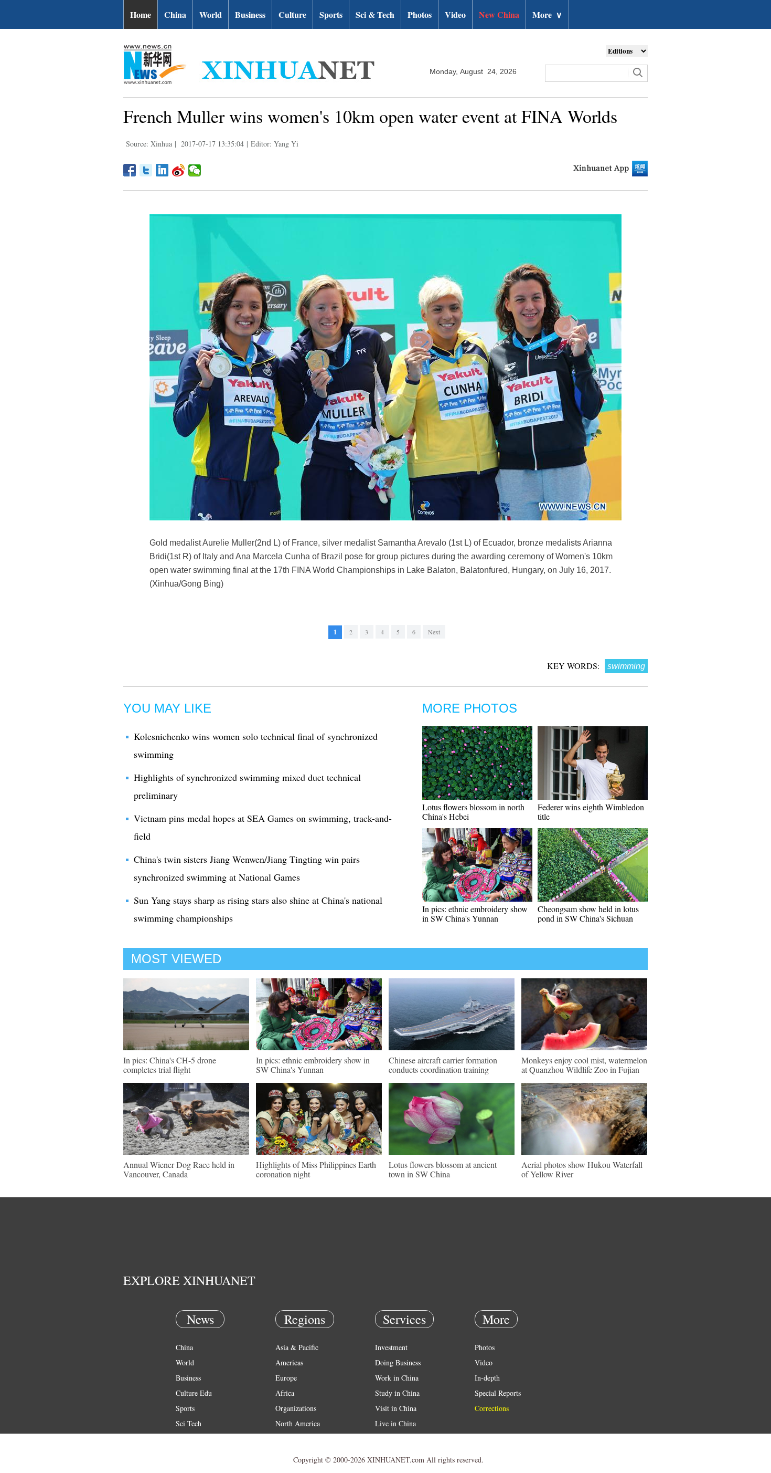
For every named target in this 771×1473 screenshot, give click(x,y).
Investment (391, 1347)
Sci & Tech (375, 14)
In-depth (487, 1378)
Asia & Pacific (296, 1347)
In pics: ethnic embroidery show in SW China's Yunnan (475, 913)
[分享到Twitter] (146, 170)
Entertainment (197, 1454)
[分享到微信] (194, 170)
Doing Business (398, 1362)
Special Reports (498, 1393)
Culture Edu (194, 1393)
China (175, 14)
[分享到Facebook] (129, 170)
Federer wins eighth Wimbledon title (591, 811)
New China (499, 14)
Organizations (295, 1408)
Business (250, 14)
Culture (292, 14)
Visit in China (395, 1408)
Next (434, 632)
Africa (284, 1393)
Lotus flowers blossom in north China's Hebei (473, 811)
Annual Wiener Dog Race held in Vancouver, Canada (178, 1169)
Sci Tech (188, 1423)
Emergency (392, 1439)
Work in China (397, 1378)
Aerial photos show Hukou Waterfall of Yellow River (581, 1169)
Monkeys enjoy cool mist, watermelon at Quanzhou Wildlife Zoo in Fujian (584, 1064)
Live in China (395, 1423)
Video (455, 14)
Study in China (397, 1393)
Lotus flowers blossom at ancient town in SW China (443, 1169)
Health (185, 1439)
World (210, 14)
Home (140, 14)
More (547, 14)
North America (297, 1423)
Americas (289, 1362)
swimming (626, 666)
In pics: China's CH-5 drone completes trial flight (169, 1064)
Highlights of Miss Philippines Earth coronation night (316, 1169)
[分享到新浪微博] (178, 170)
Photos (420, 14)
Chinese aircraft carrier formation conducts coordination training (443, 1064)
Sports (330, 14)
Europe (286, 1378)
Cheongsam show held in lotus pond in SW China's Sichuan (588, 913)
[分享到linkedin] (162, 170)
